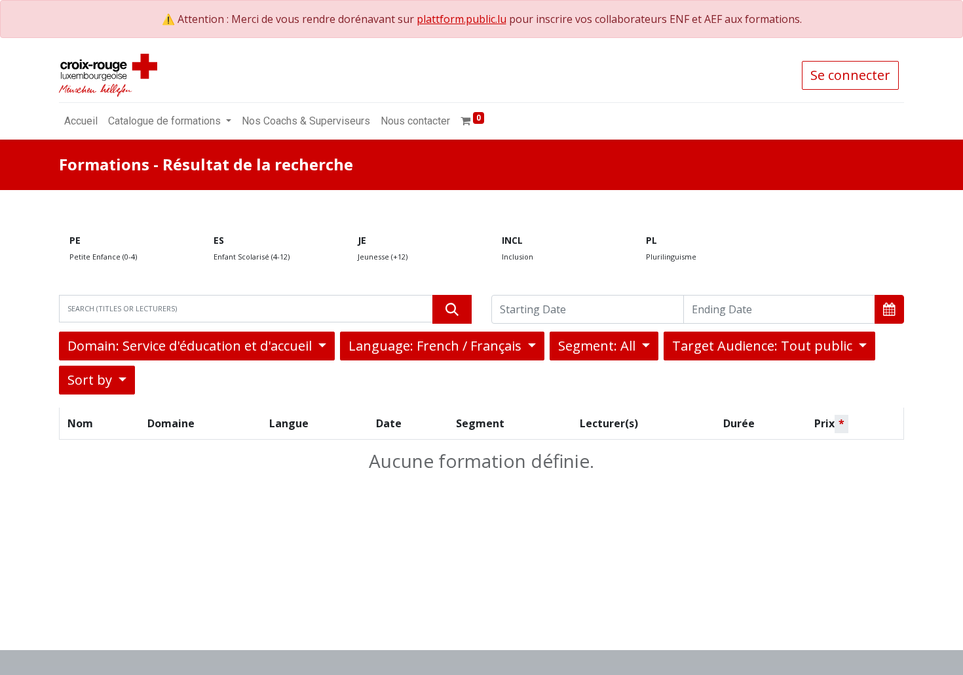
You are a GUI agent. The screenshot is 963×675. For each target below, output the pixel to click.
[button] (889, 309)
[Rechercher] (452, 309)
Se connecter (850, 75)
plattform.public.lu (461, 19)
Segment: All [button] (598, 346)
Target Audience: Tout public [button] (764, 346)
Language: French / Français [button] (437, 346)
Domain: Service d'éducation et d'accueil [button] (191, 346)
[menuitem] (81, 121)
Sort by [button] (91, 380)
